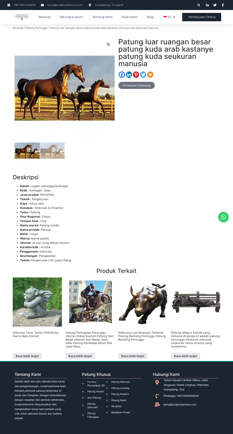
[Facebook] (122, 74)
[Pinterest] (136, 74)
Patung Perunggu (37, 28)
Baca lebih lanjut (27, 356)
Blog (150, 17)
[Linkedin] (129, 74)
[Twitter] (143, 74)
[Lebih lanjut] (150, 74)
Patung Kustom (71, 17)
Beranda (44, 17)
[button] (199, 5)
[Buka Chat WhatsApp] (223, 217)
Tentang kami (102, 17)
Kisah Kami (130, 17)
